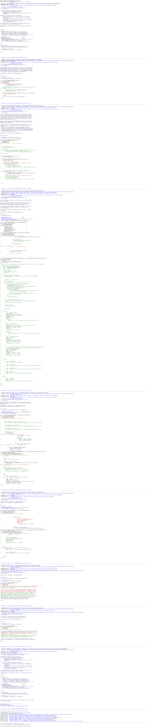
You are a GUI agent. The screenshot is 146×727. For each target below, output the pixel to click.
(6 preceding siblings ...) (16, 650)
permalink (3, 57)
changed (5, 78)
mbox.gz (20, 712)
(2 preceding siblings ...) (16, 394)
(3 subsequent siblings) (15, 397)
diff (1, 80)
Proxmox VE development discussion (10, 654)
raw (6, 57)
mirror (23, 1)
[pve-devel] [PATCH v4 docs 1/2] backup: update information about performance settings (29, 496)
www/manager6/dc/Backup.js (6, 218)
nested (15, 57)
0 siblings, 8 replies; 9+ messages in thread (11, 7)
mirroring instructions (18, 723)
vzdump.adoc (3, 623)
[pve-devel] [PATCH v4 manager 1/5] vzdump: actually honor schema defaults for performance (30, 5)
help (15, 1)
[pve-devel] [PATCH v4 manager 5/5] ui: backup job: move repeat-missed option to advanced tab (31, 568)
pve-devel (5, 8)
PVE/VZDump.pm (4, 77)
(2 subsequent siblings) (15, 497)
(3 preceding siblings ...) (16, 494)
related (12, 103)
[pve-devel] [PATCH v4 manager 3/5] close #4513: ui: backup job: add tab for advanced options (31, 109)
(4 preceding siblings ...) (16, 567)
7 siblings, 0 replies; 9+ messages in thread (11, 110)
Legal (30, 726)
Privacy (25, 726)
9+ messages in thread (22, 57)
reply (9, 57)
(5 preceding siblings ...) (16, 609)
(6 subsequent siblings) (15, 63)
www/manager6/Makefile (5, 217)
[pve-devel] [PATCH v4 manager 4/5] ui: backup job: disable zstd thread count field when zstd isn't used (33, 195)
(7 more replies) (13, 6)
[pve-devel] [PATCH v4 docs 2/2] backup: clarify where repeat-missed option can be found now (31, 569)
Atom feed (28, 1)
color (19, 1)
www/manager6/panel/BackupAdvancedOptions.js (11, 412)
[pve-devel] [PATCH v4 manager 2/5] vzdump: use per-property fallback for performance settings (31, 62)
